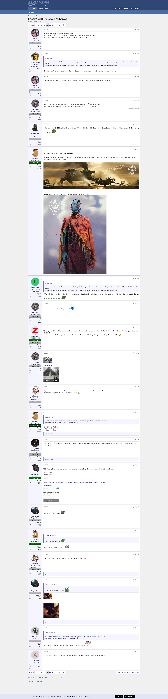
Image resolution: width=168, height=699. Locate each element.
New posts (31, 12)
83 (53, 25)
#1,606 (137, 149)
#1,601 (137, 29)
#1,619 (137, 628)
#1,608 (137, 303)
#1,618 (137, 580)
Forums (32, 8)
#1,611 (137, 387)
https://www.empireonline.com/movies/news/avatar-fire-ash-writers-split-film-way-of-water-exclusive (77, 391)
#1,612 (137, 412)
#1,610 (137, 353)
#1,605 (137, 124)
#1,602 (137, 53)
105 (59, 25)
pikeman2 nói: (49, 417)
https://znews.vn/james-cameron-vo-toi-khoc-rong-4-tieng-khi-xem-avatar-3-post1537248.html (74, 483)
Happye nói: (48, 58)
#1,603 (137, 76)
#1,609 (137, 327)
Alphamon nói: (49, 535)
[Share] (133, 29)
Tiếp (63, 25)
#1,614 (137, 465)
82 (50, 25)
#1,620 (137, 651)
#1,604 (137, 100)
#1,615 (137, 507)
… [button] (38, 25)
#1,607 (137, 278)
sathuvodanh (33, 21)
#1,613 (137, 439)
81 (47, 25)
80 (44, 25)
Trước (32, 25)
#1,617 (137, 554)
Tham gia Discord (43, 8)
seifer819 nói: (49, 585)
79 (41, 25)
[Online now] (35, 394)
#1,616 (137, 530)
